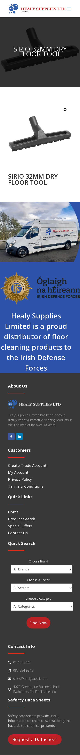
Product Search (21, 518)
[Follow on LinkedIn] (19, 436)
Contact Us (18, 532)
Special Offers (20, 525)
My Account (18, 472)
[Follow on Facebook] (11, 436)
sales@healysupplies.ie (29, 678)
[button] (65, 110)
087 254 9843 (23, 670)
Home (13, 512)
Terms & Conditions (25, 486)
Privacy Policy (20, 479)
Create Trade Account (27, 465)
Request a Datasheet (35, 739)
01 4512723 (22, 662)
